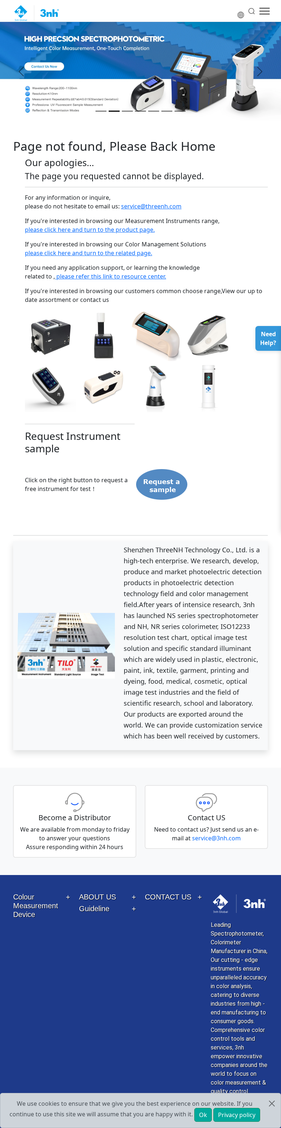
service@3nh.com (216, 838)
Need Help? (268, 338)
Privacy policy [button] (236, 1115)
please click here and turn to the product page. (90, 230)
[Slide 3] (127, 111)
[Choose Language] (241, 11)
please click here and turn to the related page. (88, 253)
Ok (203, 1115)
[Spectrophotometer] (140, 71)
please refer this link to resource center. (110, 276)
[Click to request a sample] (162, 484)
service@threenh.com (151, 206)
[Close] (272, 1103)
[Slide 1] (100, 111)
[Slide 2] (114, 111)
